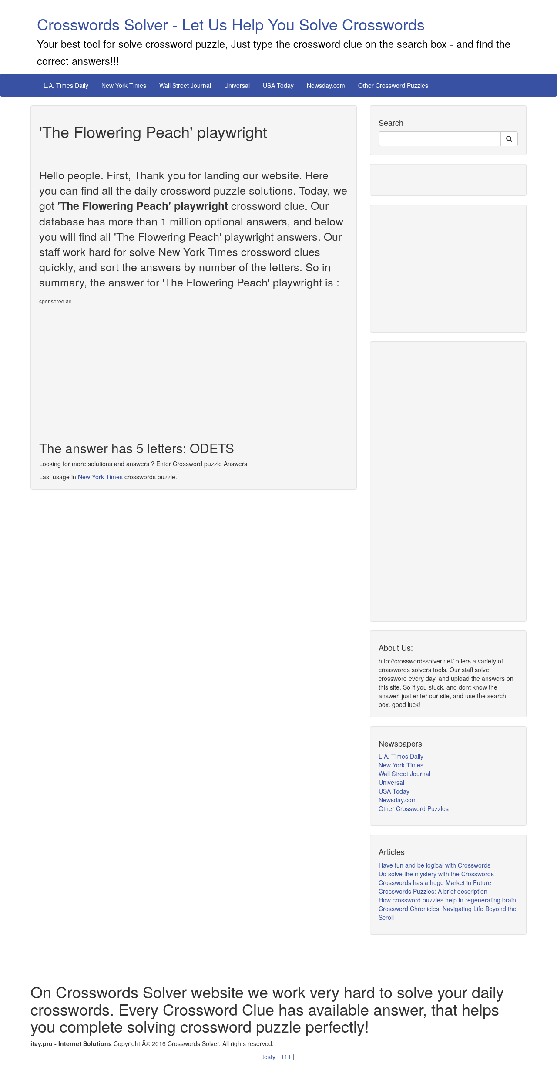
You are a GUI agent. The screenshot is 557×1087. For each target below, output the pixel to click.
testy (269, 1056)
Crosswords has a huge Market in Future (435, 882)
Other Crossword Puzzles (393, 85)
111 (287, 1056)
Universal (237, 85)
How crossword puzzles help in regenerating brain (447, 899)
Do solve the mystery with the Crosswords (436, 873)
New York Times (123, 85)
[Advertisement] (112, 369)
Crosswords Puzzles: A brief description (433, 891)
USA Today (278, 85)
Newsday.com (326, 85)
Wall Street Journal (185, 85)
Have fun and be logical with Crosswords (434, 865)
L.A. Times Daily (66, 85)
